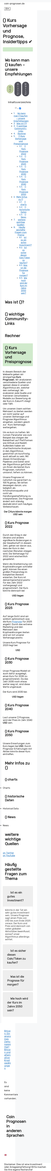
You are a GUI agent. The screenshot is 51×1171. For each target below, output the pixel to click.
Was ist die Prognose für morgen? (23, 270)
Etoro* (10, 89)
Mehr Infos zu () (21, 198)
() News (23, 215)
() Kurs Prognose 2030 (23, 170)
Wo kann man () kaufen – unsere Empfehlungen (21, 117)
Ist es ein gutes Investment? (25, 241)
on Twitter (8, 853)
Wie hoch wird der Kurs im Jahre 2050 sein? (23, 285)
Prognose (17, 621)
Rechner (22, 133)
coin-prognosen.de (14, 3)
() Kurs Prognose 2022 (23, 150)
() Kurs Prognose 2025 (23, 160)
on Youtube (9, 855)
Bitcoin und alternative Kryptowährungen (7, 1059)
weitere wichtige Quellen (21, 222)
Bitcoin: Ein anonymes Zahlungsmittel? (7, 1039)
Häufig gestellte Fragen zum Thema (21, 231)
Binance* (18, 89)
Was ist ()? (22, 123)
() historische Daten (24, 209)
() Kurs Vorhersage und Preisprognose (21, 140)
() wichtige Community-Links (20, 128)
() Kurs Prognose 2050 (23, 191)
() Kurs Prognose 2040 (23, 180)
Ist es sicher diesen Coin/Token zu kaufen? (24, 255)
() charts (23, 203)
